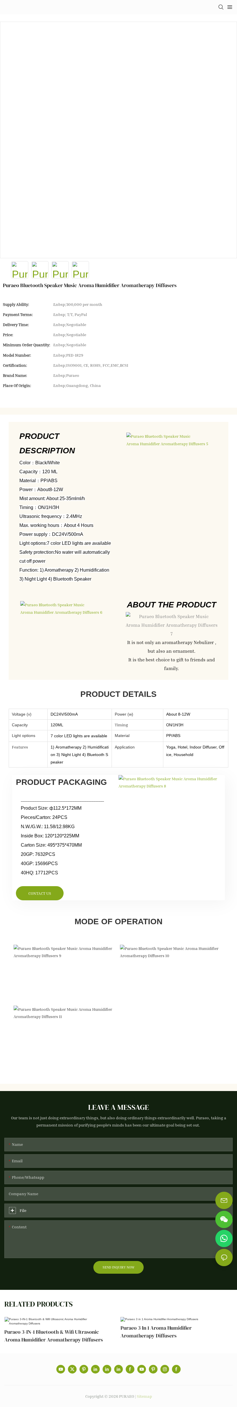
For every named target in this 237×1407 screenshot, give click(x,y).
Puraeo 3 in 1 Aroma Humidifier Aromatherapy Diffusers (156, 1331)
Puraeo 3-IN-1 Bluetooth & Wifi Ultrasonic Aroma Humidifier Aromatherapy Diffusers (53, 1335)
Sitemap (144, 1396)
